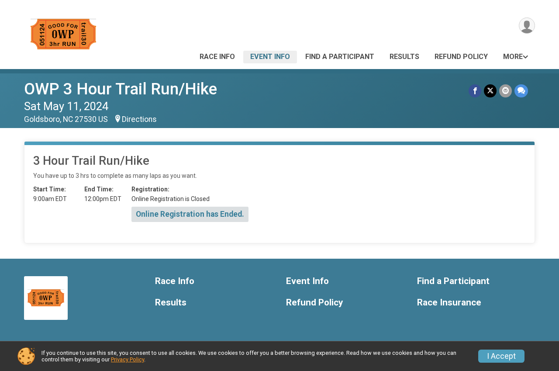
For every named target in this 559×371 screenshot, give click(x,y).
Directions (139, 119)
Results (404, 56)
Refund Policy (461, 56)
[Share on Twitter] (490, 90)
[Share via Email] (505, 90)
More (513, 56)
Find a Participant (339, 56)
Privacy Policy (127, 359)
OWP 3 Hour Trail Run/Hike (120, 89)
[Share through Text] (521, 90)
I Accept (501, 356)
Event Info (270, 56)
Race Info (217, 56)
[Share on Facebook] (475, 90)
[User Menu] (527, 25)
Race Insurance (449, 303)
